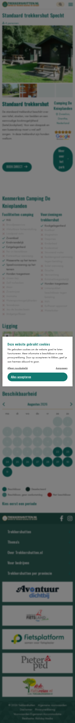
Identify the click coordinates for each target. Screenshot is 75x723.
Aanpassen (62, 368)
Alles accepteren (21, 376)
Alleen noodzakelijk (18, 368)
